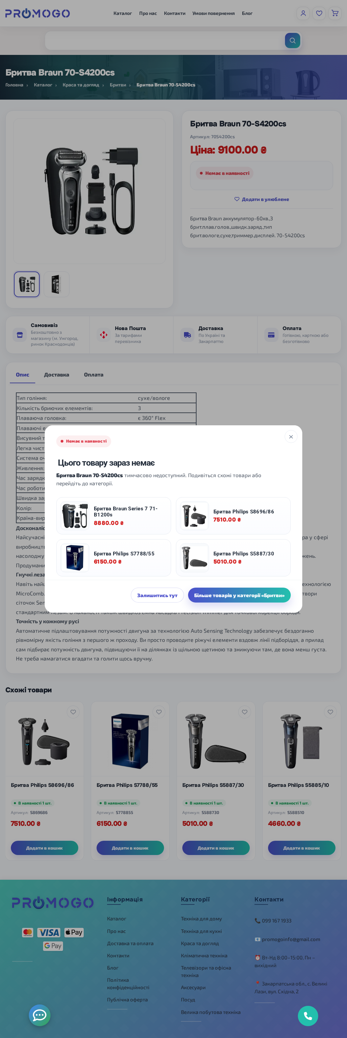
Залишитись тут (157, 595)
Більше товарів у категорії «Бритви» (239, 595)
